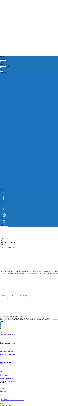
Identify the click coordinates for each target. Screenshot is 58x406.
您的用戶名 (7, 66)
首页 (1, 189)
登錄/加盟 (2, 57)
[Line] (29, 327)
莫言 (1, 332)
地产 (3, 203)
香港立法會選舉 (4, 215)
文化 (0, 342)
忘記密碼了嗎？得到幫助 (3, 62)
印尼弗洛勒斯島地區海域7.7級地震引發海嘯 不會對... (7, 381)
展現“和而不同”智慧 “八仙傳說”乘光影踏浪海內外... (7, 343)
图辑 (1, 217)
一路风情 (2, 218)
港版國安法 (4, 213)
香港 (1, 240)
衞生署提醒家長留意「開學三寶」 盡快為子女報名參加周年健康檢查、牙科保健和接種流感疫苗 (12, 400)
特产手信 (4, 221)
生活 (1, 207)
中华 (3, 195)
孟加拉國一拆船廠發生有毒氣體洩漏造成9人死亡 (7, 378)
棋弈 (3, 199)
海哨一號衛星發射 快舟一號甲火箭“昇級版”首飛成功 (9, 334)
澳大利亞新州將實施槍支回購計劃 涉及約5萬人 (6, 351)
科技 (1, 204)
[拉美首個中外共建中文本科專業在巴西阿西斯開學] (3, 360)
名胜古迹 (4, 222)
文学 (3, 197)
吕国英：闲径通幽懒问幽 (4, 399)
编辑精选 (4, 220)
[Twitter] (29, 324)
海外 (3, 196)
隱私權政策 (2, 225)
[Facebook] (29, 322)
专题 (1, 211)
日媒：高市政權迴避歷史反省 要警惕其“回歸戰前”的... (7, 354)
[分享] (29, 329)
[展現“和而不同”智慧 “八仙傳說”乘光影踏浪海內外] (3, 341)
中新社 (2, 331)
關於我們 (2, 224)
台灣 (3, 192)
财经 (1, 201)
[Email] (29, 325)
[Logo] (29, 130)
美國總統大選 (4, 214)
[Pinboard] (29, 328)
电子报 (2, 223)
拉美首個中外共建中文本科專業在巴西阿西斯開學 (7, 362)
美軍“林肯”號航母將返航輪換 (4, 375)
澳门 (3, 194)
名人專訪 (4, 219)
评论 (1, 205)
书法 (3, 198)
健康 (3, 209)
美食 (3, 208)
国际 (1, 190)
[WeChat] (29, 326)
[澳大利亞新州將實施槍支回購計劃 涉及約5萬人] (3, 349)
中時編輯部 (1, 244)
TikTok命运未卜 (4, 216)
